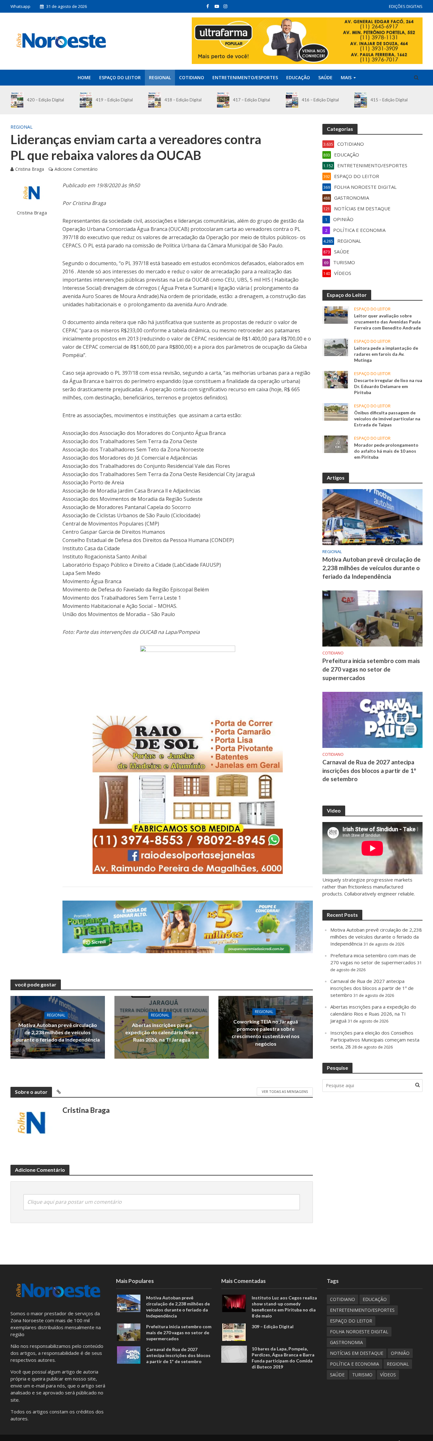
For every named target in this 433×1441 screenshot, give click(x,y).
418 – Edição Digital (183, 99)
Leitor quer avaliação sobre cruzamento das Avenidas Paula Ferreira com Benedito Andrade (387, 321)
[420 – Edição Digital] (17, 100)
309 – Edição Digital (273, 1326)
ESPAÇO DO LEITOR (120, 77)
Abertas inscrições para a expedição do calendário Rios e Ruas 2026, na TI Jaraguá (161, 1032)
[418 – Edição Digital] (154, 100)
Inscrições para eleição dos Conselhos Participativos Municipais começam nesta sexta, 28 (374, 1040)
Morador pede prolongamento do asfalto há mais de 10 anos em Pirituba (386, 451)
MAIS (346, 77)
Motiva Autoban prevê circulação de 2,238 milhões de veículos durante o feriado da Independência (58, 1032)
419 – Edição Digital (114, 99)
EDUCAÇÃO (298, 77)
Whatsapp (20, 6)
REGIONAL (160, 77)
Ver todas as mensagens (285, 1091)
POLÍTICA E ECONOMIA (354, 1364)
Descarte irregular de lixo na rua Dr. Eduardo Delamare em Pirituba (388, 386)
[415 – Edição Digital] (360, 100)
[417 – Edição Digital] (223, 100)
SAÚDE (325, 77)
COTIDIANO (191, 77)
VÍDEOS (388, 1375)
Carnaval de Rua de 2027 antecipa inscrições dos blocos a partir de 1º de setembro (369, 770)
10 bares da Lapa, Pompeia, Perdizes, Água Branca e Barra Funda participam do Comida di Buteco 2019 (283, 1357)
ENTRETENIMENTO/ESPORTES (245, 77)
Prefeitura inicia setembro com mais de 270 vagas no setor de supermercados (371, 669)
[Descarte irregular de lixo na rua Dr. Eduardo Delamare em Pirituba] (336, 379)
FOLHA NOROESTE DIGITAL (359, 1332)
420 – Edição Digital (45, 99)
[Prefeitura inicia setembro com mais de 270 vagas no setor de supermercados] (372, 618)
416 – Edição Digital (320, 99)
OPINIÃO (400, 1353)
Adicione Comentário (76, 169)
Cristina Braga (29, 169)
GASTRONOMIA (346, 1342)
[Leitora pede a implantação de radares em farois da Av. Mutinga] (336, 346)
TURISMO (362, 1375)
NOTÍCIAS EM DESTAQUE (356, 1353)
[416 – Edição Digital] (292, 100)
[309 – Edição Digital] (234, 1331)
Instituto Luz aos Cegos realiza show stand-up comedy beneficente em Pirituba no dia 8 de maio (284, 1306)
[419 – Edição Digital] (86, 100)
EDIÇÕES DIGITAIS (406, 6)
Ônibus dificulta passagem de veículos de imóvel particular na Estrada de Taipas (387, 418)
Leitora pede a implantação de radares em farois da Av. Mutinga (386, 354)
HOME (84, 77)
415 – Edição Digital (389, 99)
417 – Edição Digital (251, 99)
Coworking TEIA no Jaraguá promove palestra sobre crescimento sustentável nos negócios (266, 1032)
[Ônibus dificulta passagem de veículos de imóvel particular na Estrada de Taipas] (336, 411)
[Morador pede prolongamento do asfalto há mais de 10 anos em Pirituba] (336, 444)
